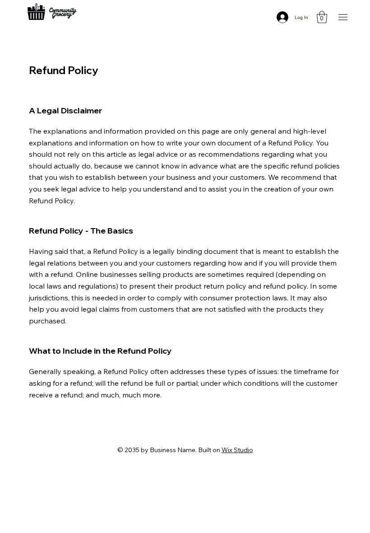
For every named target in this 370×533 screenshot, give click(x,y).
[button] (322, 17)
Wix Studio (237, 450)
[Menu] (343, 17)
